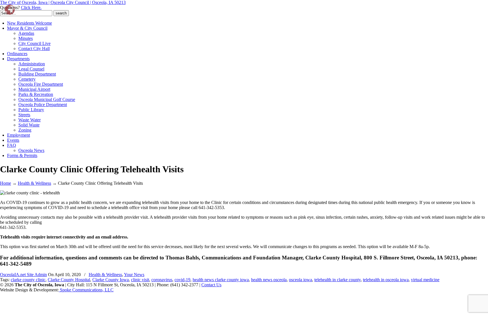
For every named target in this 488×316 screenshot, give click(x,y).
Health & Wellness (34, 183)
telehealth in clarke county (337, 279)
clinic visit (140, 279)
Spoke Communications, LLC (86, 289)
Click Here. (31, 7)
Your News (134, 274)
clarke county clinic (28, 279)
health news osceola (269, 279)
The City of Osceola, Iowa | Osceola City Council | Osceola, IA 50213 (63, 2)
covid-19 (182, 279)
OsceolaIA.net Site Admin (23, 274)
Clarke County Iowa (110, 279)
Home (5, 183)
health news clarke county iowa (221, 279)
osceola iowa (300, 279)
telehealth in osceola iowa (386, 279)
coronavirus (161, 279)
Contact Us (211, 284)
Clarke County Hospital (69, 279)
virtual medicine (425, 279)
